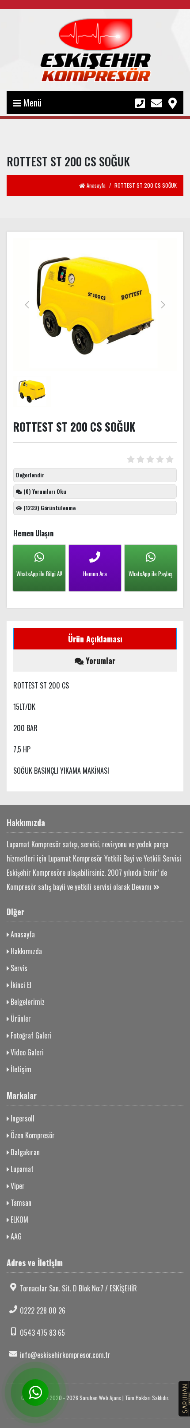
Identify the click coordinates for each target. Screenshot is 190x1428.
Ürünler (20, 1018)
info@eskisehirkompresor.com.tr (65, 1354)
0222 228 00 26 (42, 1310)
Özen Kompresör (32, 1135)
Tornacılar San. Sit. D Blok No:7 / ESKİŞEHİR (78, 1288)
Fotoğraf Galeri (30, 1035)
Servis (18, 968)
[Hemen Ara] (140, 102)
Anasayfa (95, 185)
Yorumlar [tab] (99, 660)
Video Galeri (26, 1052)
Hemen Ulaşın (33, 533)
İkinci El (20, 985)
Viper (17, 1185)
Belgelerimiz (27, 1001)
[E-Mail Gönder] (156, 102)
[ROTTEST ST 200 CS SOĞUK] (95, 304)
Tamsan (20, 1202)
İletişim (20, 1069)
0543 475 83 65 (42, 1332)
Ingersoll (21, 1118)
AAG (15, 1236)
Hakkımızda (25, 951)
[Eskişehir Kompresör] (95, 50)
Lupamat (21, 1169)
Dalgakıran (24, 1152)
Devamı (142, 886)
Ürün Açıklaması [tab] (95, 639)
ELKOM (18, 1219)
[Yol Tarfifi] (172, 102)
